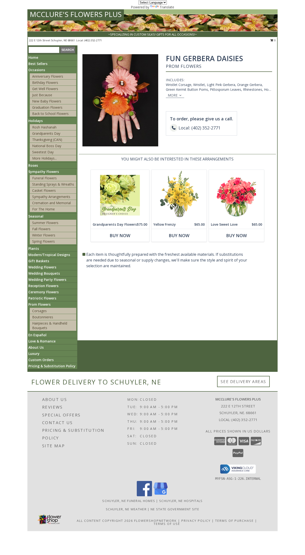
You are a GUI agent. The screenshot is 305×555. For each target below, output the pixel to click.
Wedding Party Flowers (47, 279)
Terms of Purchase (234, 520)
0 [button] (274, 40)
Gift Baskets (38, 261)
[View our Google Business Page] (160, 495)
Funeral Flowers (44, 178)
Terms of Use (167, 524)
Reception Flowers (43, 285)
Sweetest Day (43, 152)
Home (33, 57)
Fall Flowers (41, 229)
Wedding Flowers (42, 267)
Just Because (42, 95)
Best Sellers (37, 63)
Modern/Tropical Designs (49, 254)
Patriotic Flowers (42, 298)
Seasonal (35, 216)
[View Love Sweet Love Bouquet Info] (236, 195)
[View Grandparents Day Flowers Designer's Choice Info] (120, 195)
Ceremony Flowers (43, 292)
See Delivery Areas (243, 381)
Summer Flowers (45, 222)
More (173, 95)
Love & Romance (42, 341)
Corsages (39, 311)
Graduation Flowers (47, 107)
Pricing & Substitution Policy (52, 366)
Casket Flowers (44, 190)
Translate (167, 7)
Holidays (35, 120)
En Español (37, 335)
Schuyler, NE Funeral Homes (128, 501)
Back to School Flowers (50, 113)
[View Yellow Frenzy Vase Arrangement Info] (179, 195)
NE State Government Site (175, 509)
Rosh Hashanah (44, 127)
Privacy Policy (196, 520)
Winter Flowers (43, 235)
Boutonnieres (42, 317)
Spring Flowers (43, 241)
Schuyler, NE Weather (126, 509)
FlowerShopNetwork (155, 520)
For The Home (43, 209)
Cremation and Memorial (51, 203)
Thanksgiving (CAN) (47, 139)
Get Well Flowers (45, 88)
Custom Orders (41, 360)
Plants (33, 248)
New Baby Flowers (46, 101)
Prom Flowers (39, 304)
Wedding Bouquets (44, 273)
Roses (33, 165)
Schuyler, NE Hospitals (181, 501)
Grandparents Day (46, 133)
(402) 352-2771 (93, 40)
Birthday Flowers (45, 82)
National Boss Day (46, 146)
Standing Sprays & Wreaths (53, 184)
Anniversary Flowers (47, 76)
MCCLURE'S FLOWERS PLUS (76, 14)
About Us (36, 347)
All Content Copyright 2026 (105, 520)
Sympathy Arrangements (51, 196)
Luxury (34, 353)
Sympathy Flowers (43, 171)
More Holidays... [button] (44, 158)
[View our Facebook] (144, 495)
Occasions (36, 70)
